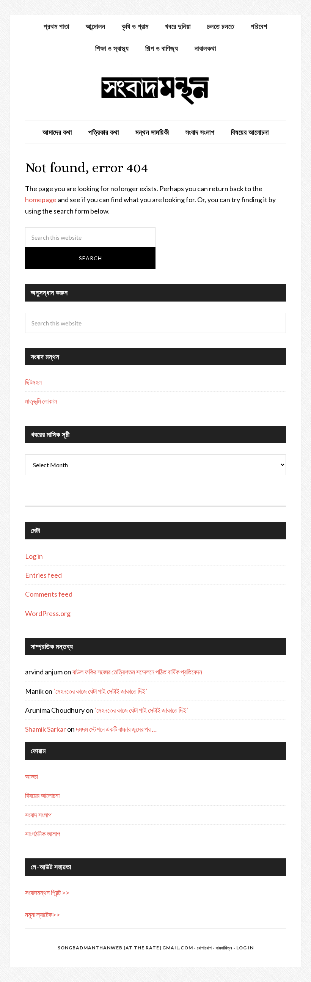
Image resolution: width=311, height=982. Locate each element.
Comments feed (48, 594)
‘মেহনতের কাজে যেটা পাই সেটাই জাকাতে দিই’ (100, 691)
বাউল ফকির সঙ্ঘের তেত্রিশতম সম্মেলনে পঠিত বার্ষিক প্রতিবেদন (137, 672)
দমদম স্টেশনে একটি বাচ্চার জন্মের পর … (116, 729)
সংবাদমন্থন (155, 89)
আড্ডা (31, 776)
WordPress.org (48, 613)
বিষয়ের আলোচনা (42, 795)
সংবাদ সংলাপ (38, 815)
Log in (34, 556)
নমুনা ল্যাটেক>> (42, 914)
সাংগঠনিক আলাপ (42, 834)
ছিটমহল (33, 382)
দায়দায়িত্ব (224, 948)
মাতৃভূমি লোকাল (41, 401)
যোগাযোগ (204, 948)
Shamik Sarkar (45, 729)
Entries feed (43, 575)
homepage (41, 199)
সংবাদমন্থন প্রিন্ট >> (47, 892)
